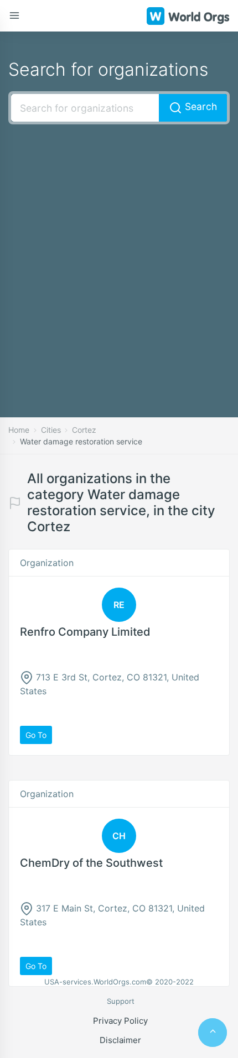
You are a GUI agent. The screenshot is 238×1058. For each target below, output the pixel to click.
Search (199, 106)
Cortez (84, 429)
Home (18, 429)
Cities (51, 429)
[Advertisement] (119, 254)
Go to (35, 735)
